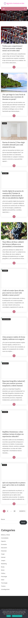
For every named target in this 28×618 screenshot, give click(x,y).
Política (3, 573)
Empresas (5, 363)
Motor (2, 570)
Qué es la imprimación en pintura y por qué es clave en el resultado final (13, 485)
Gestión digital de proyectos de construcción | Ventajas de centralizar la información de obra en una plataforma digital (13, 194)
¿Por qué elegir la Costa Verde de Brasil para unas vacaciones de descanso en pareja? (13, 97)
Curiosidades (6, 28)
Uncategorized (5, 589)
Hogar (4, 123)
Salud (2, 579)
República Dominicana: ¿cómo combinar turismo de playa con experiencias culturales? (13, 434)
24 (15, 511)
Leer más (12, 67)
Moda (2, 567)
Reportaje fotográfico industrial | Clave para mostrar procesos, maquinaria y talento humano (13, 383)
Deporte (3, 541)
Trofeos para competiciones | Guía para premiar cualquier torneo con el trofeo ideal (12, 48)
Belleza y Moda (5, 535)
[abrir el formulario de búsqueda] (24, 8)
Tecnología (4, 583)
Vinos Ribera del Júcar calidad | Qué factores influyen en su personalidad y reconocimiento (13, 244)
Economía (4, 544)
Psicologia (4, 576)
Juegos (3, 560)
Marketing (4, 563)
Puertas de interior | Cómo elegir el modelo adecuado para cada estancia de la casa (13, 144)
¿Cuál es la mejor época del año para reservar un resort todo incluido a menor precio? (13, 292)
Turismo (5, 74)
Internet (5, 173)
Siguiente (21, 511)
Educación (4, 547)
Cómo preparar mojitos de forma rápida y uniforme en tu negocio (13, 338)
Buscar (3, 519)
